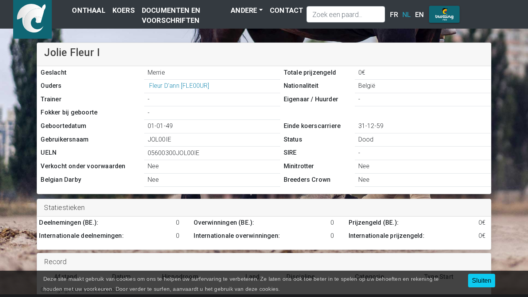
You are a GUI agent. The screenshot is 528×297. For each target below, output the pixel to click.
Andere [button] (244, 10)
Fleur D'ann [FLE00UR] (179, 85)
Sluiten (481, 280)
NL (406, 14)
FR (394, 14)
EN (419, 14)
